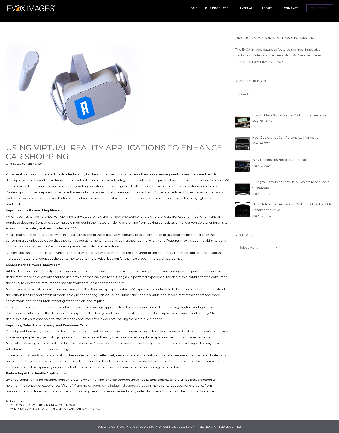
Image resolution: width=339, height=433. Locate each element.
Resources (17, 401)
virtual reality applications (39, 355)
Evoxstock (320, 8)
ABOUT (267, 8)
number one (118, 216)
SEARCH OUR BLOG (250, 81)
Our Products (217, 8)
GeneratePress (230, 426)
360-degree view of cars (24, 246)
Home (193, 8)
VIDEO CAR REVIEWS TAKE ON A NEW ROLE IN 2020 (42, 405)
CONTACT (291, 8)
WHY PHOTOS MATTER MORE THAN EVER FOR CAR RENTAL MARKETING (55, 408)
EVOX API (247, 8)
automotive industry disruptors (115, 385)
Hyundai (21, 289)
